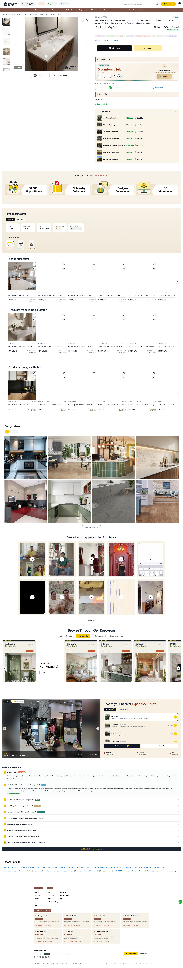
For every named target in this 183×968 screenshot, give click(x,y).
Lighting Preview (61, 75)
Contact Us (37, 895)
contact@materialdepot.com (62, 954)
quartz (35, 871)
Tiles (48, 892)
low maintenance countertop (166, 871)
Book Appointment (120, 746)
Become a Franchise (131, 953)
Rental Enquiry (144, 953)
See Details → (48, 925)
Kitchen (14, 432)
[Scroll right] (178, 668)
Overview (10, 219)
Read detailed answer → (14, 779)
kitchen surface (137, 871)
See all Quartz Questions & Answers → (91, 849)
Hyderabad (123, 709)
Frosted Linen (8, 867)
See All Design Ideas (91, 527)
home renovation (81, 871)
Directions (130, 118)
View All (44, 672)
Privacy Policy (46, 963)
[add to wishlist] (87, 20)
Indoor (55, 867)
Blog (35, 902)
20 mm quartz (93, 871)
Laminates (62, 892)
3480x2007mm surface (122, 871)
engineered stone (159, 867)
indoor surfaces (68, 871)
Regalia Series (18, 14)
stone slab (57, 871)
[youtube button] (43, 957)
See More (91, 621)
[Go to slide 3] (6, 41)
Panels (61, 898)
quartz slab (133, 867)
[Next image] (97, 728)
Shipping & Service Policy (76, 963)
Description (20, 219)
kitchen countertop (25, 871)
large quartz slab (106, 871)
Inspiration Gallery (52, 902)
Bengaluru (109, 709)
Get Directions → (39, 925)
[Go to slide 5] (6, 61)
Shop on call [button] (169, 4)
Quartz (10, 14)
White (17, 867)
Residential (81, 867)
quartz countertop (145, 867)
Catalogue (98, 636)
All (7, 432)
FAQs (35, 905)
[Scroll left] (4, 668)
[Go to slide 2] (6, 31)
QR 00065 (124, 867)
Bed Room (41, 867)
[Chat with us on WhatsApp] (180, 902)
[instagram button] (37, 957)
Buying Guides (66, 636)
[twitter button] (40, 957)
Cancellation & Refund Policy (60, 963)
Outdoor (62, 867)
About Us (36, 892)
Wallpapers (50, 895)
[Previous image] (4, 728)
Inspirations (52, 4)
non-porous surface (10, 871)
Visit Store (147, 48)
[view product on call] (170, 48)
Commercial (71, 867)
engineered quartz (46, 871)
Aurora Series (91, 867)
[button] (10, 4)
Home (4, 14)
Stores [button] (42, 4)
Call (48, 954)
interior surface (149, 871)
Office (49, 867)
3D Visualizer (65, 4)
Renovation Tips (116, 636)
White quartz (102, 867)
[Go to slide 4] (6, 51)
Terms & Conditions (35, 963)
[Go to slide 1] (6, 22)
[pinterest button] (49, 957)
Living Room (31, 867)
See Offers (164, 77)
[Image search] (157, 4)
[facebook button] (46, 957)
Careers (36, 898)
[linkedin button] (34, 957)
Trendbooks (83, 636)
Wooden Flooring (64, 895)
